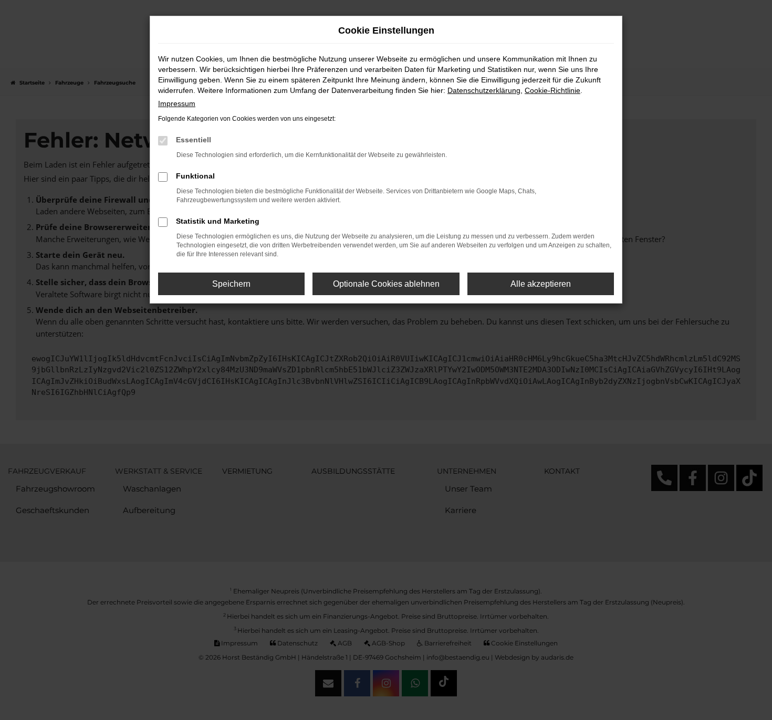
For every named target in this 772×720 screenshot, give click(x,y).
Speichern (231, 283)
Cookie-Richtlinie (552, 90)
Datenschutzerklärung (483, 90)
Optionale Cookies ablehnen (386, 283)
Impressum (176, 103)
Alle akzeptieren (540, 283)
